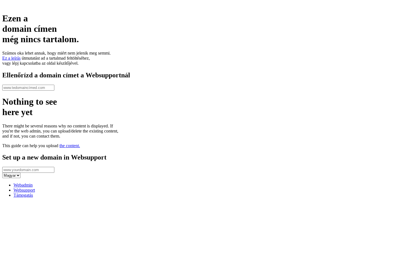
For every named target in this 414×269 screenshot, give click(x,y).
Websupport (24, 190)
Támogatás (23, 195)
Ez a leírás (11, 58)
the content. (69, 145)
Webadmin (23, 185)
